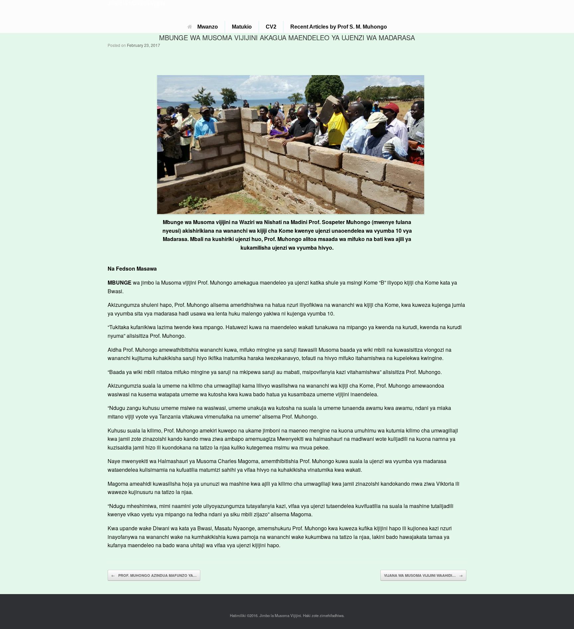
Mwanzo (207, 27)
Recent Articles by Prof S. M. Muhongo (338, 27)
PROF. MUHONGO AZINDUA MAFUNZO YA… (154, 575)
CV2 (271, 27)
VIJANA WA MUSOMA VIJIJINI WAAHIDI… (423, 575)
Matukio (242, 27)
